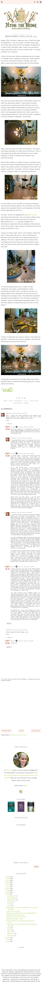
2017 (7, 894)
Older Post (36, 730)
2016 (7, 937)
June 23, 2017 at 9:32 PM (19, 413)
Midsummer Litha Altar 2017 (16, 917)
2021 (7, 886)
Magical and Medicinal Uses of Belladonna (21, 913)
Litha (25, 401)
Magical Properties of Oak (15, 915)
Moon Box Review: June (14, 919)
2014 (7, 941)
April (9, 930)
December (11, 896)
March (9, 931)
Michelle (8, 630)
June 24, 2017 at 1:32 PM (19, 630)
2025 (7, 878)
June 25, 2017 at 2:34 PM (25, 641)
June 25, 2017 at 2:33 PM (25, 427)
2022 (7, 884)
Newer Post (6, 730)
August (10, 902)
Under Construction (13, 911)
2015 (7, 939)
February (10, 933)
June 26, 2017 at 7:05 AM (24, 438)
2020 (8, 888)
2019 (7, 890)
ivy (15, 221)
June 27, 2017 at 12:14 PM (26, 566)
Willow (13, 427)
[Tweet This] (19, 398)
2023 (7, 882)
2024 (7, 880)
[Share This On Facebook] (16, 398)
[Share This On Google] (25, 398)
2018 (7, 892)
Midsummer (18, 403)
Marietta (8, 413)
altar (11, 401)
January (10, 935)
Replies (10, 423)
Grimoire (18, 401)
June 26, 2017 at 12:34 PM (26, 453)
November (11, 898)
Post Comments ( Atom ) (19, 735)
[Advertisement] (21, 705)
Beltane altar (32, 215)
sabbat (26, 403)
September (11, 900)
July (8, 904)
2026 (8, 876)
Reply (7, 420)
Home (21, 730)
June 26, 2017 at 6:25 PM (24, 512)
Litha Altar (34, 401)
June (9, 905)
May (8, 928)
